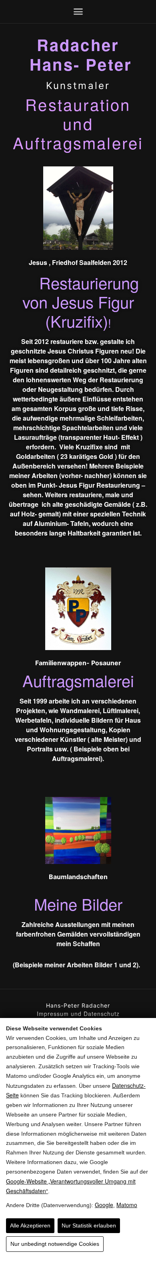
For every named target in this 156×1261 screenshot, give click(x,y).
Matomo (126, 1205)
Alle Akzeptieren (30, 1225)
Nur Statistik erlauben (89, 1225)
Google (104, 1205)
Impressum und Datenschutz (78, 1014)
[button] (78, 11)
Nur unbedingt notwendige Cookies (54, 1244)
